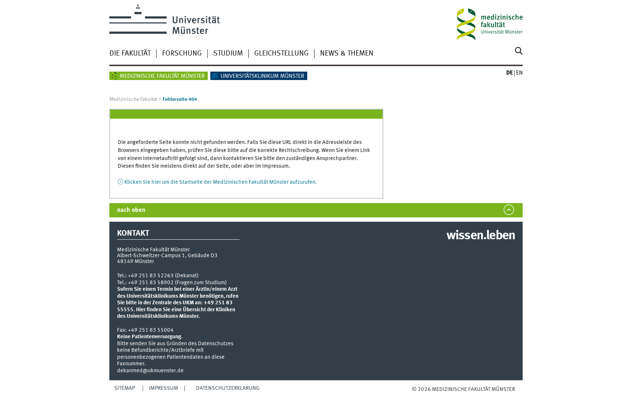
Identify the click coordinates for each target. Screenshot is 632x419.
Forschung (182, 53)
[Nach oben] (419, 396)
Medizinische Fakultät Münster (162, 76)
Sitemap (124, 388)
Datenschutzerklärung (228, 388)
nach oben (131, 210)
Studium (228, 53)
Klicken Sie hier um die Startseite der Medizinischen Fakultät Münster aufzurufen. (220, 182)
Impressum (163, 388)
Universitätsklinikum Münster (262, 76)
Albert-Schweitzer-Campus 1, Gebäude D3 (167, 256)
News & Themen (346, 53)
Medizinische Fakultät (133, 99)
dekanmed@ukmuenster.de (150, 371)
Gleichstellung (281, 53)
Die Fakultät (130, 53)
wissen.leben (481, 236)
